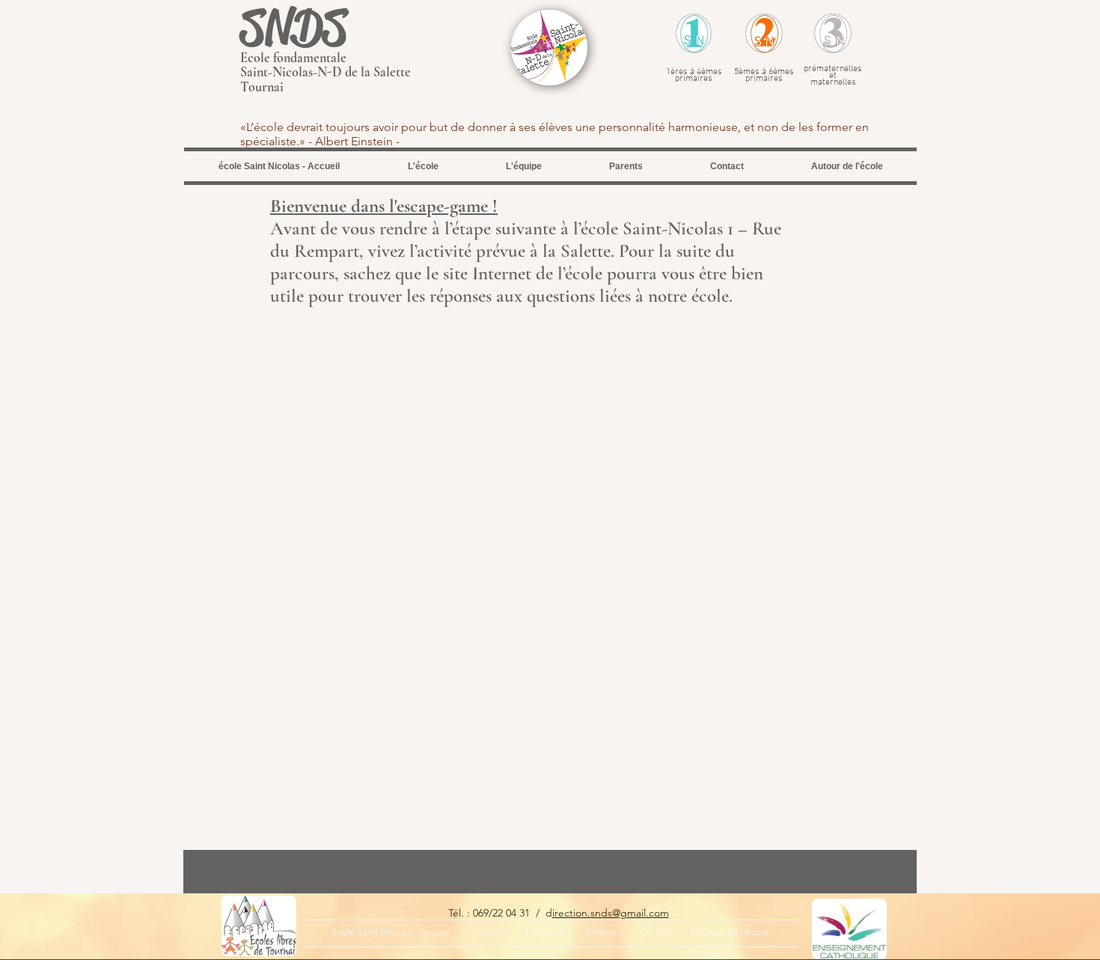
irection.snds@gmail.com (610, 913)
